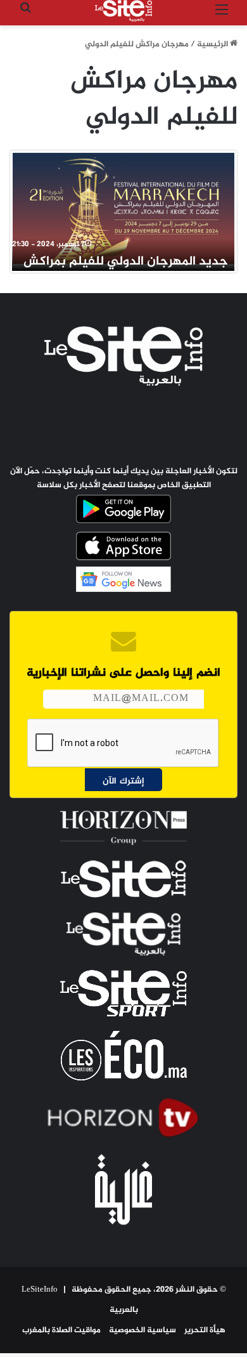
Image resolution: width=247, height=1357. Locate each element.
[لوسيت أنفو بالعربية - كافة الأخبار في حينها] (123, 11)
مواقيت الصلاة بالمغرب (61, 1330)
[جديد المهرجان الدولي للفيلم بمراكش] (123, 208)
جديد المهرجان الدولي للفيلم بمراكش (125, 261)
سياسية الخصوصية (142, 1330)
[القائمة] (221, 15)
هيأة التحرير (204, 1330)
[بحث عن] (25, 15)
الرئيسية (213, 44)
